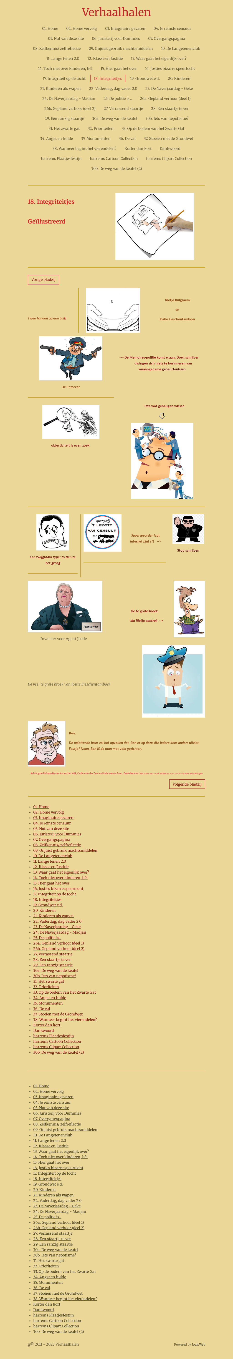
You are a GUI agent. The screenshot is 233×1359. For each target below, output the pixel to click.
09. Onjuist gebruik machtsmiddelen (65, 850)
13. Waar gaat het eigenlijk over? (61, 872)
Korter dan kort (46, 1025)
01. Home (41, 806)
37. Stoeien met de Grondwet (58, 1014)
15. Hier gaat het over (51, 883)
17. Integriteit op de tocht (54, 894)
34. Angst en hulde (49, 997)
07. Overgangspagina (51, 839)
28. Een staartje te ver (52, 959)
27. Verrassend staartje (52, 954)
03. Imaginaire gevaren (53, 817)
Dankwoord (43, 1030)
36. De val (41, 1008)
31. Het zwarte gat (48, 981)
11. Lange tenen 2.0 (49, 861)
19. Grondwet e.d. (48, 905)
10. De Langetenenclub (52, 856)
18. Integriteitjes (47, 899)
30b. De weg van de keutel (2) (58, 1052)
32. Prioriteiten (46, 987)
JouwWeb (198, 1344)
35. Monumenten (48, 1003)
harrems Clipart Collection (56, 1047)
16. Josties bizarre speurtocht (58, 888)
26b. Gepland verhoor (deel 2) (58, 948)
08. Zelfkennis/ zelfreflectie (57, 845)
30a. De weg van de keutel (55, 970)
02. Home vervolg (48, 812)
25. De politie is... (47, 937)
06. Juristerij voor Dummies (57, 834)
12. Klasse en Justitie (50, 866)
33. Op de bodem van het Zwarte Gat (64, 992)
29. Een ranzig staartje (53, 965)
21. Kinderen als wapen (53, 916)
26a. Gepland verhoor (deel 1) (58, 943)
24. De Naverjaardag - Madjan (59, 932)
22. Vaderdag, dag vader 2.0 (57, 921)
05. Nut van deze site (51, 828)
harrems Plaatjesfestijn (53, 1036)
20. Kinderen (44, 910)
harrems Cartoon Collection (57, 1041)
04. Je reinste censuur (52, 823)
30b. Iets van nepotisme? (54, 976)
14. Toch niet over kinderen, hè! (60, 877)
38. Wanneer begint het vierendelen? (65, 1019)
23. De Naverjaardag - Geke (57, 926)
